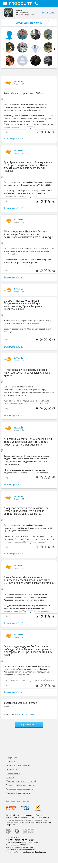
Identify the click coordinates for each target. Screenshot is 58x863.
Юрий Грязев (28, 714)
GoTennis (18, 81)
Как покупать (11, 769)
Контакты (10, 777)
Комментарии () (11, 138)
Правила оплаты (13, 773)
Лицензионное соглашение (18, 793)
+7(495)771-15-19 (37, 3)
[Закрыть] (2, 12)
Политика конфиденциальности (20, 785)
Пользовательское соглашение (19, 789)
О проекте (10, 761)
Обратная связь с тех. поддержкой (21, 781)
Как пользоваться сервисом (18, 765)
